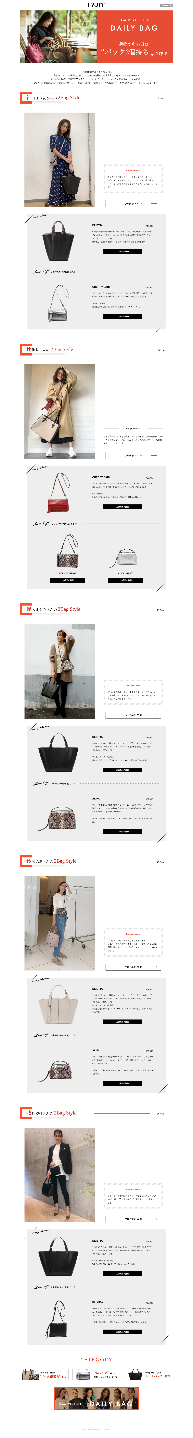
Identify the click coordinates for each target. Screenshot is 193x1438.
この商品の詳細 (122, 251)
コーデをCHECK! (133, 715)
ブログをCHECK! (133, 203)
